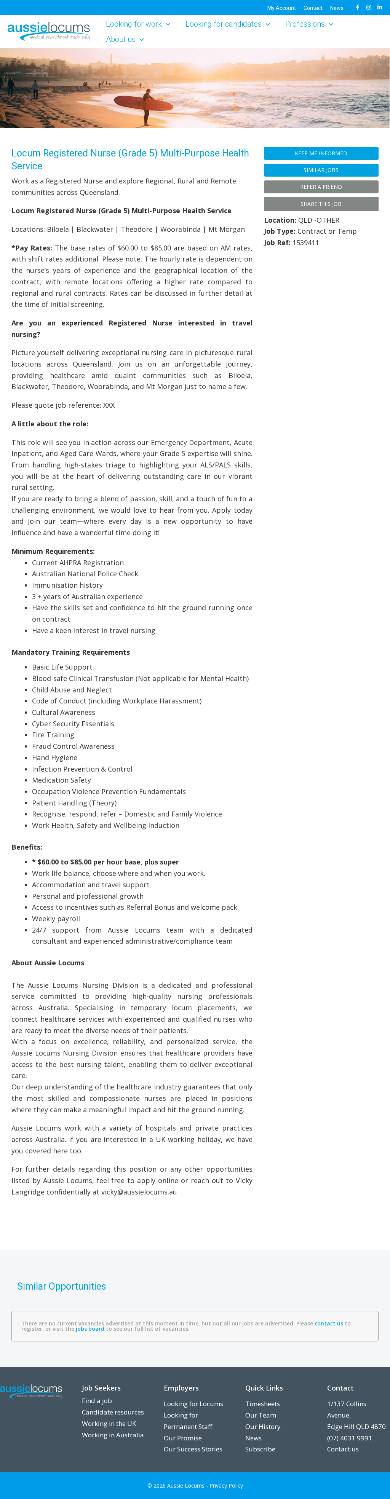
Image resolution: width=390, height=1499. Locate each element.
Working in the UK (109, 1423)
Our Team (260, 1415)
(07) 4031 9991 (349, 1438)
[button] (166, 24)
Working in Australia (113, 1434)
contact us (329, 1323)
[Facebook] (357, 7)
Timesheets (262, 1403)
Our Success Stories (193, 1449)
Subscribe (260, 1449)
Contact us (343, 1449)
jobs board (90, 1328)
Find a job (97, 1400)
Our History (263, 1426)
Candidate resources (113, 1412)
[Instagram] (368, 7)
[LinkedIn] (379, 7)
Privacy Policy (226, 1485)
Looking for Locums (193, 1403)
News (253, 1438)
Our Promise (183, 1438)
